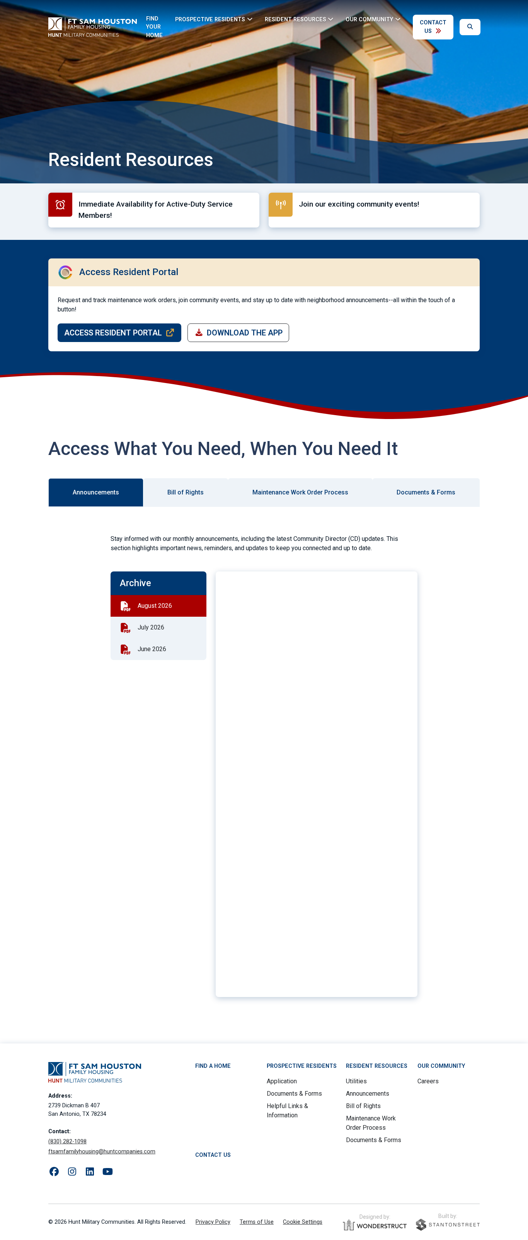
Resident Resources (376, 1066)
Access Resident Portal (113, 332)
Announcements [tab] (96, 492)
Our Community (441, 1066)
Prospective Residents (302, 1066)
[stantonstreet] (448, 1225)
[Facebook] (54, 1172)
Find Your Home (154, 27)
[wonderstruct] (375, 1224)
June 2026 (152, 649)
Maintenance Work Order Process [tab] (300, 492)
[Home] (92, 27)
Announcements (367, 1093)
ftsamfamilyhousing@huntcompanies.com (101, 1151)
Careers (428, 1081)
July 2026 (151, 627)
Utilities (356, 1081)
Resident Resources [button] (295, 19)
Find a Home (213, 1066)
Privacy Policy (213, 1222)
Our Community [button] (369, 19)
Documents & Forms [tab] (426, 492)
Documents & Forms (294, 1093)
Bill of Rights (363, 1106)
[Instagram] (72, 1172)
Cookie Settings (302, 1222)
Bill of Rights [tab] (185, 492)
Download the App (245, 332)
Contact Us (433, 26)
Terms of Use (257, 1222)
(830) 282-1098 (67, 1141)
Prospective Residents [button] (210, 19)
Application (282, 1081)
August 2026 (155, 605)
